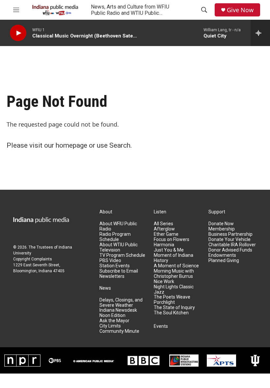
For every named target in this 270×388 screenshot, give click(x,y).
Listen (160, 211)
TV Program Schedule (122, 255)
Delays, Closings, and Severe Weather (121, 303)
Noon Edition (112, 315)
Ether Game (166, 234)
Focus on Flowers (171, 239)
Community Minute (119, 331)
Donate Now (221, 223)
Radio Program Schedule (115, 237)
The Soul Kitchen (171, 312)
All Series (163, 223)
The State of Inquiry (174, 307)
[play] (18, 33)
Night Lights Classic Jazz (174, 289)
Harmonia (164, 244)
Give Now (240, 10)
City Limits (110, 326)
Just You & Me (169, 250)
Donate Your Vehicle (229, 239)
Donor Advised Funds (230, 250)
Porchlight (164, 302)
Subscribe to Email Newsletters (118, 274)
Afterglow (164, 229)
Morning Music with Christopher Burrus (174, 274)
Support (216, 211)
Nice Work (164, 281)
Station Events (114, 265)
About (105, 211)
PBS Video (110, 260)
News (105, 288)
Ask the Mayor (114, 320)
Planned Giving (223, 260)
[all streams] (260, 33)
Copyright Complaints (32, 259)
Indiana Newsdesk (118, 310)
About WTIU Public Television (118, 247)
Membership (221, 229)
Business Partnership (230, 234)
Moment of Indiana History (173, 258)
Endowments (222, 255)
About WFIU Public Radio (118, 226)
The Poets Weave (172, 297)
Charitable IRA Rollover (232, 244)
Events (161, 326)
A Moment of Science (176, 265)
